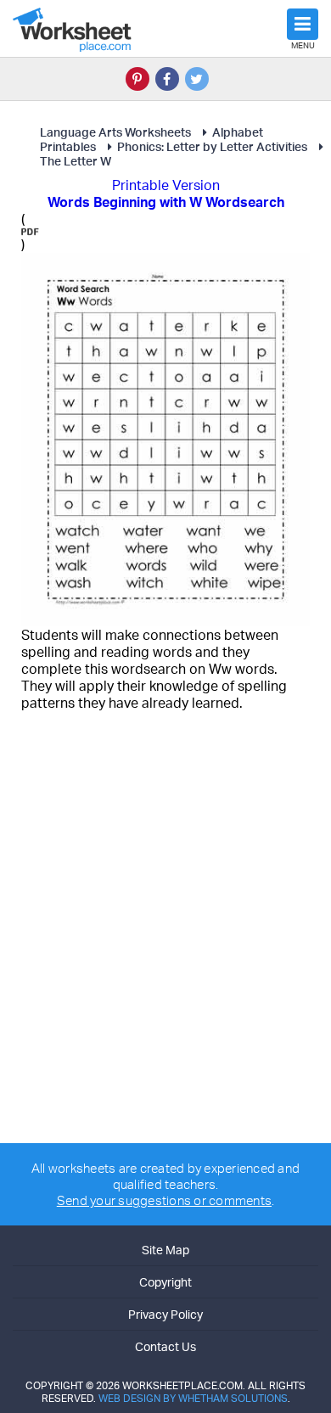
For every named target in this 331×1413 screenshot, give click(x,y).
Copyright (165, 1282)
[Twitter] (197, 79)
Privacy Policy (165, 1314)
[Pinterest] (137, 79)
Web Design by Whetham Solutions (193, 1398)
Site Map (165, 1249)
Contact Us (165, 1346)
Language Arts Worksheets (115, 132)
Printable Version (166, 185)
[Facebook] (167, 79)
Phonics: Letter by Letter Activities (212, 146)
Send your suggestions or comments (164, 1200)
